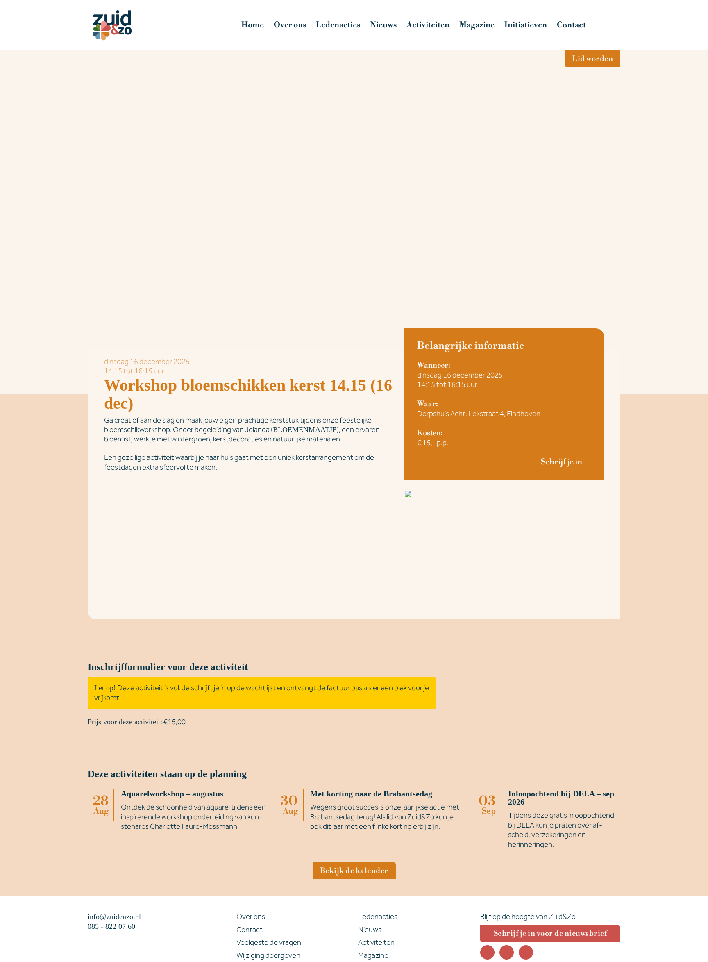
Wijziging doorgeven (268, 955)
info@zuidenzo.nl (114, 916)
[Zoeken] (608, 25)
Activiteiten (427, 25)
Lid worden (592, 59)
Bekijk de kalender (354, 871)
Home (252, 25)
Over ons (290, 25)
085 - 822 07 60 (111, 926)
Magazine (477, 25)
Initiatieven (525, 25)
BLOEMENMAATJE (305, 429)
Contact (571, 25)
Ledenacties (338, 25)
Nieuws (383, 25)
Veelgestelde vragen (268, 942)
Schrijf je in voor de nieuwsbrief (550, 933)
